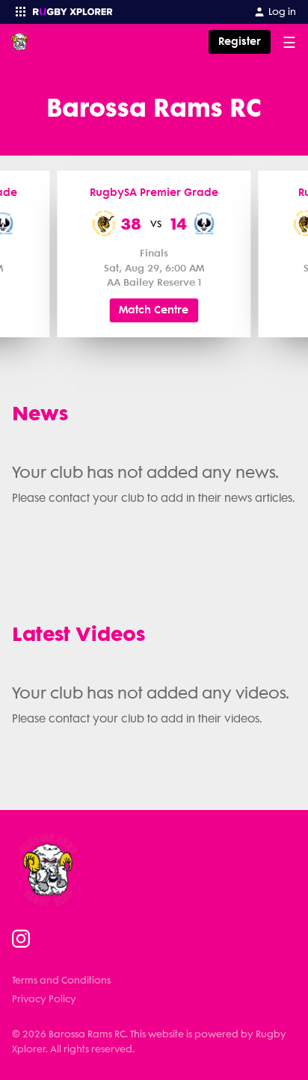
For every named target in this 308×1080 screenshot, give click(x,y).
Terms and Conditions (61, 980)
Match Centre (153, 310)
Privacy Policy (44, 998)
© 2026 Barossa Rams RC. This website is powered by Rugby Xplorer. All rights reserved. (149, 1041)
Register (239, 41)
